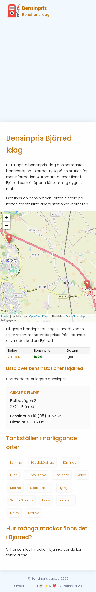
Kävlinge (70, 462)
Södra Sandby (21, 500)
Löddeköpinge (42, 462)
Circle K (14, 357)
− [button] (6, 225)
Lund (13, 475)
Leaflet (5, 316)
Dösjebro (61, 475)
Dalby (14, 513)
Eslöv (46, 500)
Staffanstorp (40, 488)
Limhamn (66, 500)
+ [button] (6, 218)
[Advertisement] (48, 71)
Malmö (15, 488)
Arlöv (82, 475)
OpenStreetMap (38, 316)
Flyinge (64, 488)
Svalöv (33, 513)
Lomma (16, 462)
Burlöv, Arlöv (36, 475)
